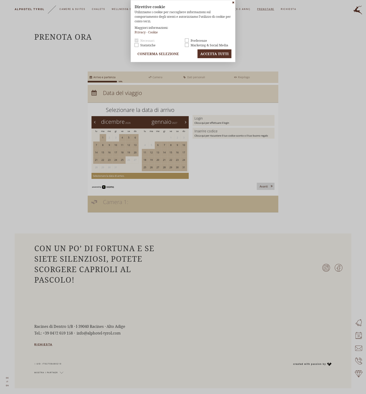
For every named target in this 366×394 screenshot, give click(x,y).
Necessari (147, 41)
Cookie (153, 32)
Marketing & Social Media (209, 45)
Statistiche (148, 45)
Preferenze (199, 41)
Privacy (140, 32)
